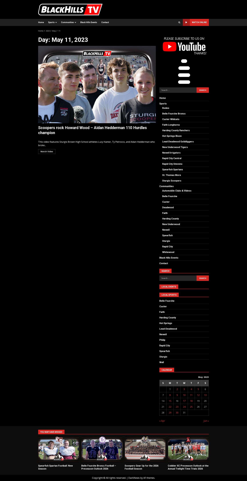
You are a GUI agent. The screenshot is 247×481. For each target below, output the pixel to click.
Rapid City (167, 246)
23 (177, 406)
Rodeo (165, 108)
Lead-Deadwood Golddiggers (178, 141)
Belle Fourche (169, 196)
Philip (162, 340)
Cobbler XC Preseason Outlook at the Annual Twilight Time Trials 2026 (188, 449)
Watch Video (46, 151)
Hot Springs (165, 323)
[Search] (179, 22)
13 (205, 395)
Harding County (170, 218)
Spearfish (167, 235)
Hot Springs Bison (172, 136)
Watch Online (199, 22)
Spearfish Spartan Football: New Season (58, 449)
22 (170, 406)
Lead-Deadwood (168, 328)
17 (184, 401)
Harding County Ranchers (176, 130)
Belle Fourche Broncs (174, 113)
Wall (161, 362)
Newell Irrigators (171, 152)
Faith (165, 213)
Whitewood (168, 252)
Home (41, 22)
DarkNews (134, 477)
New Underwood (171, 224)
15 (170, 401)
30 (177, 412)
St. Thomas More (171, 175)
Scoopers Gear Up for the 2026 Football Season (145, 449)
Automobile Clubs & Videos (176, 190)
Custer (166, 202)
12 (198, 395)
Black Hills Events (88, 22)
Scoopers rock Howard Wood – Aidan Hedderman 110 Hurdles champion (97, 84)
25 (191, 406)
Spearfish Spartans (172, 169)
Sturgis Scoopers (171, 180)
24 (184, 406)
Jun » (206, 420)
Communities (67, 22)
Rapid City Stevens (172, 164)
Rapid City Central (171, 158)
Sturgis (166, 241)
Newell (166, 229)
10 (184, 395)
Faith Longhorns (171, 124)
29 (170, 412)
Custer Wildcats (170, 119)
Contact (105, 22)
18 (191, 401)
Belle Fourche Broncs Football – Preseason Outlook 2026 (101, 449)
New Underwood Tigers (175, 147)
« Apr (162, 420)
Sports (51, 22)
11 (191, 395)
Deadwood (168, 207)
